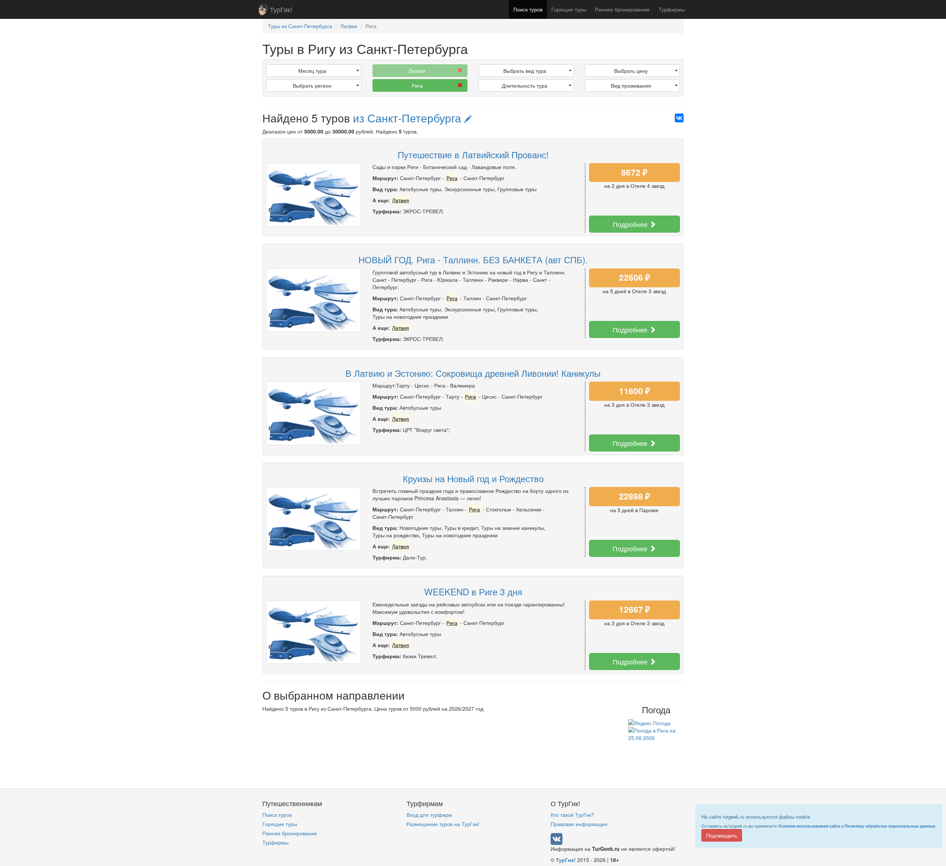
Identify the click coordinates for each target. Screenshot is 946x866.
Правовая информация (579, 824)
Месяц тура (312, 70)
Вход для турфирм (429, 814)
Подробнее (631, 224)
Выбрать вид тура (524, 70)
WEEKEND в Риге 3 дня (473, 591)
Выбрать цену (631, 70)
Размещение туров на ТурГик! (442, 824)
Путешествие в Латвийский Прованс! (473, 154)
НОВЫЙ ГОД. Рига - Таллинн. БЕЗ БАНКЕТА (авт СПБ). (473, 259)
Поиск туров (527, 9)
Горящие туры (568, 9)
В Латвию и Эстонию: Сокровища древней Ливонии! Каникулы (473, 372)
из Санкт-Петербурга (408, 118)
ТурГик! (281, 9)
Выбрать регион (312, 85)
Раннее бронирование (622, 9)
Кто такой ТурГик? (572, 814)
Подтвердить (721, 835)
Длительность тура (524, 85)
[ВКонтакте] (679, 118)
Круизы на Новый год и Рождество (473, 478)
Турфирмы (672, 9)
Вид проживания (631, 85)
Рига (417, 85)
